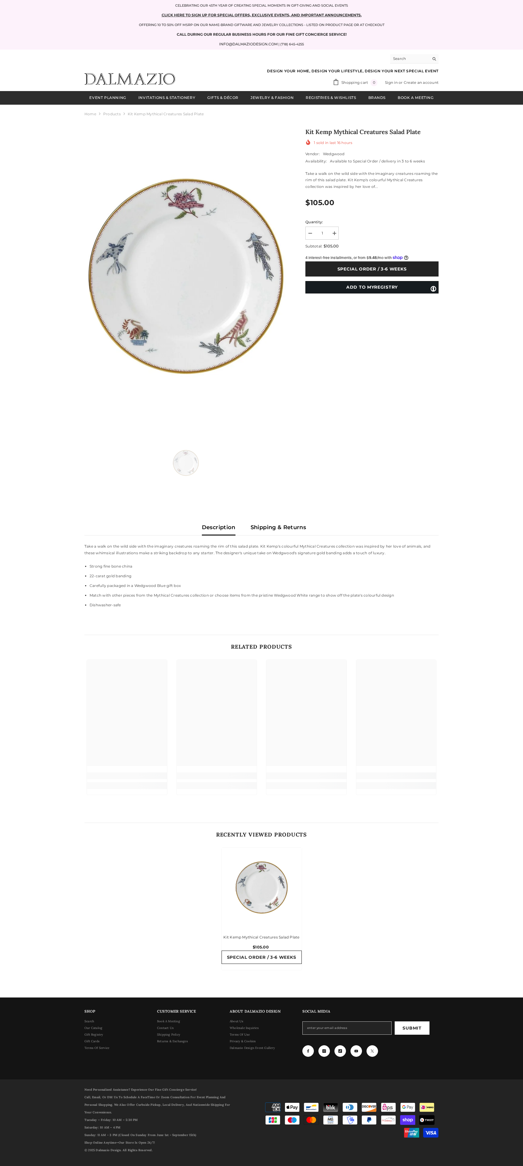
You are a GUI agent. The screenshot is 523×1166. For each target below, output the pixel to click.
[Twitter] (372, 1051)
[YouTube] (356, 1051)
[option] (186, 277)
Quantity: (314, 222)
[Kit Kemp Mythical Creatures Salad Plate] (262, 888)
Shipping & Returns (278, 527)
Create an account (421, 82)
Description (218, 527)
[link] (127, 775)
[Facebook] (308, 1051)
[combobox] (409, 58)
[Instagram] (324, 1051)
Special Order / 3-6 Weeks (372, 269)
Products (112, 114)
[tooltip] (433, 288)
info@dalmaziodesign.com (248, 44)
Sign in (392, 82)
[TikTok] (340, 1051)
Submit (412, 1028)
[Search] (414, 59)
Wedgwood (334, 154)
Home (90, 114)
